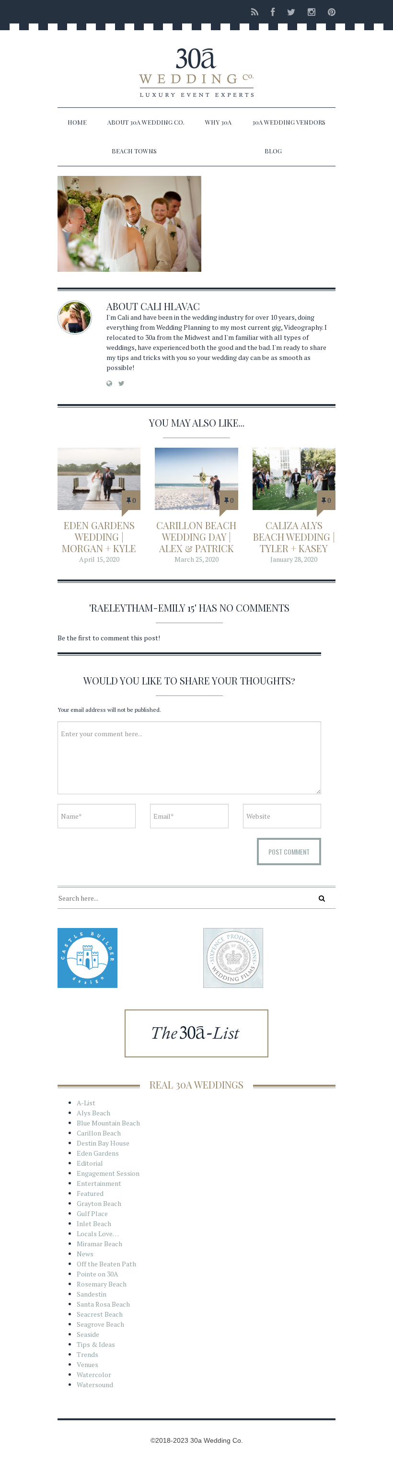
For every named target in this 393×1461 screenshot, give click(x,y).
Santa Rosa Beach (103, 1304)
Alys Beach (93, 1112)
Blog (273, 151)
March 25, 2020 (196, 559)
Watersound (95, 1384)
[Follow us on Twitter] (291, 11)
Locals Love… (98, 1233)
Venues (87, 1364)
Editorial (90, 1163)
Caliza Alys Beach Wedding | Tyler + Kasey (294, 537)
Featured (90, 1193)
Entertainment (99, 1183)
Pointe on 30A (97, 1273)
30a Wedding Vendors (288, 122)
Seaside (88, 1334)
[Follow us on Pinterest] (328, 11)
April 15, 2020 (99, 559)
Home (77, 122)
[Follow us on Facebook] (272, 11)
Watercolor (94, 1374)
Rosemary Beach (102, 1283)
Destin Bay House (103, 1143)
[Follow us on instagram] (311, 11)
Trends (87, 1354)
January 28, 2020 (293, 559)
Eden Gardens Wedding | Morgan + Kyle (99, 537)
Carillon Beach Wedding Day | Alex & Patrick (196, 537)
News (85, 1253)
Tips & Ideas (96, 1344)
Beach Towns (134, 151)
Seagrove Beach (100, 1324)
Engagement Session (108, 1173)
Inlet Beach (94, 1223)
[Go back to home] (196, 64)
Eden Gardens (98, 1153)
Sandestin (91, 1294)
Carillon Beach (99, 1132)
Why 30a (218, 122)
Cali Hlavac (170, 306)
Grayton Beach (99, 1203)
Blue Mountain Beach (108, 1122)
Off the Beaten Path (106, 1263)
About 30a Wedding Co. (146, 122)
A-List (86, 1102)
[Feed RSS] (254, 11)
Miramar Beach (99, 1243)
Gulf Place (92, 1213)
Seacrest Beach (100, 1314)
